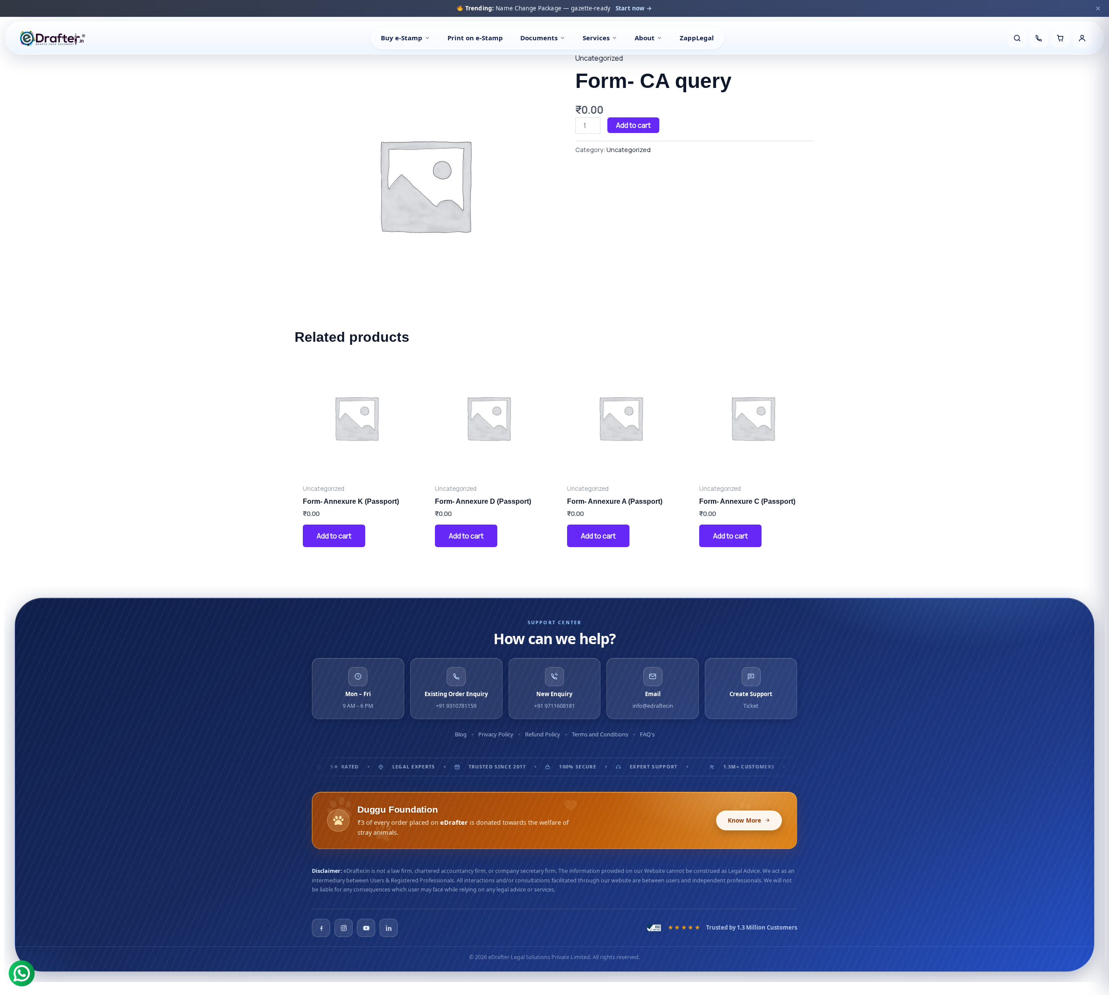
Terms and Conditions (600, 734)
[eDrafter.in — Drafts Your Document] (52, 38)
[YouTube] (366, 928)
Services (596, 37)
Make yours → (649, 8)
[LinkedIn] (388, 928)
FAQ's (647, 734)
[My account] (1082, 38)
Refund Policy (542, 734)
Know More (744, 820)
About (645, 37)
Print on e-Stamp (475, 37)
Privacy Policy (495, 734)
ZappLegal (697, 37)
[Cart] (1060, 38)
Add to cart (633, 125)
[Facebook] (321, 928)
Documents (539, 37)
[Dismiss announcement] (1098, 8)
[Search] (1017, 38)
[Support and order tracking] (1039, 38)
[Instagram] (343, 928)
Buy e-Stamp (401, 37)
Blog (461, 734)
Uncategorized (599, 58)
